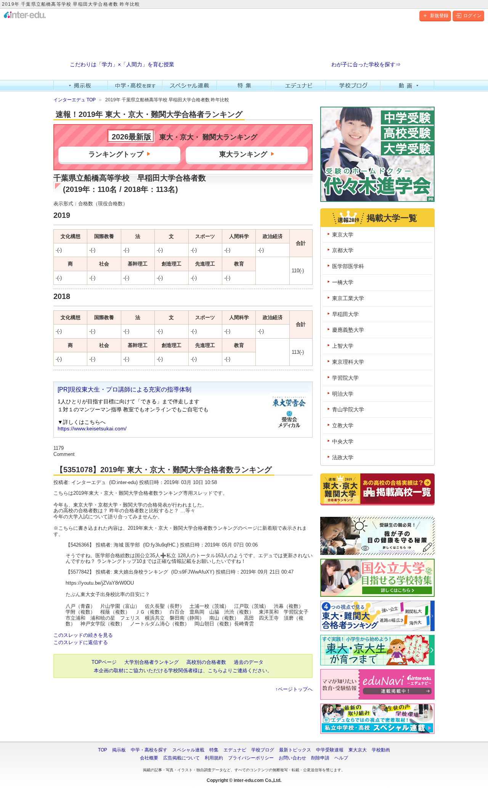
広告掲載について (181, 758)
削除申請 (320, 758)
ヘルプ (341, 758)
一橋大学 (342, 282)
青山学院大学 (348, 409)
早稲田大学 (345, 314)
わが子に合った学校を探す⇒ (366, 64)
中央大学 (342, 441)
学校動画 (381, 750)
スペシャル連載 (189, 85)
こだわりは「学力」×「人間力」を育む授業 (122, 64)
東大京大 (357, 750)
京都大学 (342, 250)
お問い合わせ (292, 758)
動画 (407, 85)
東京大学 (342, 235)
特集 (244, 85)
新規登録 (439, 15)
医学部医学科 (348, 266)
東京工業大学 (348, 298)
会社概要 (149, 758)
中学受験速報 (330, 750)
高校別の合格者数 (206, 662)
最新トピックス (295, 750)
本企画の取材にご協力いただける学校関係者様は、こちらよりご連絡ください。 (183, 670)
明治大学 (342, 394)
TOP (102, 750)
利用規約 (214, 758)
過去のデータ (248, 662)
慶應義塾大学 (348, 330)
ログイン (472, 15)
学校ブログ (353, 85)
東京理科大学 (348, 362)
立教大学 (342, 425)
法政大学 (342, 457)
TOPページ (104, 662)
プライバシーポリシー (251, 758)
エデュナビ (298, 85)
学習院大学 (345, 378)
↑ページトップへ (294, 689)
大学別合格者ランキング (151, 662)
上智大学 (342, 346)
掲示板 (80, 85)
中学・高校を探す (135, 85)
